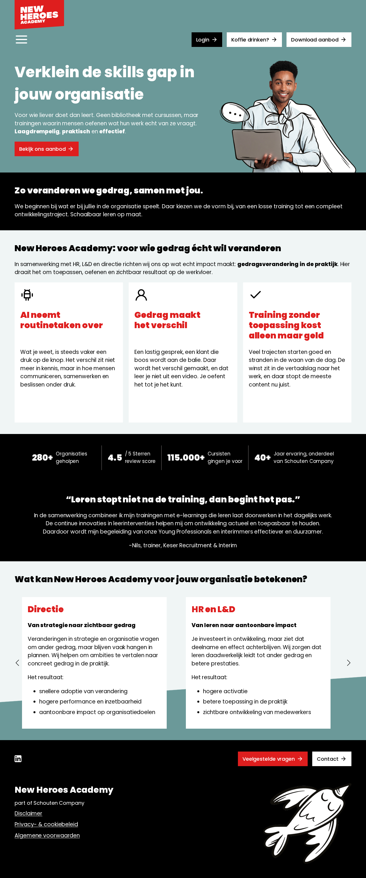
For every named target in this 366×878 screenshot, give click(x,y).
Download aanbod (315, 39)
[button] (17, 663)
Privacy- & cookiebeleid (46, 824)
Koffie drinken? (250, 39)
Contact (327, 758)
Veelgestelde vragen (268, 758)
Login (203, 39)
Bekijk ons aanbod (42, 148)
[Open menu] (21, 39)
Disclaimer (28, 813)
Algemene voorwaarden (47, 835)
